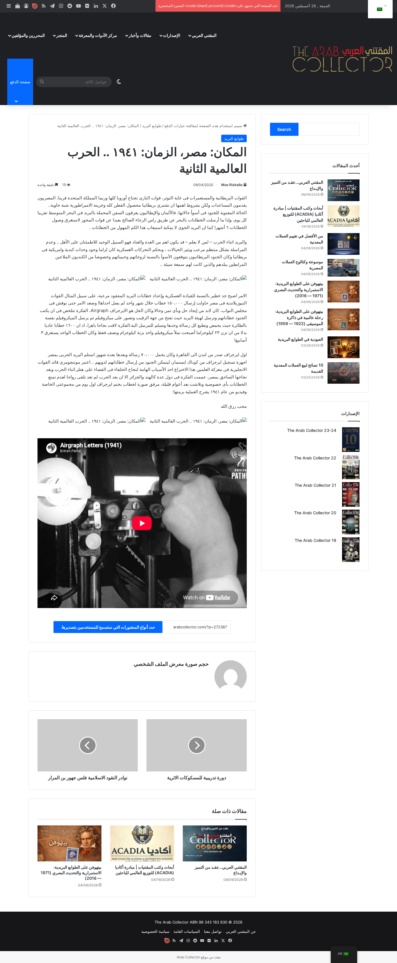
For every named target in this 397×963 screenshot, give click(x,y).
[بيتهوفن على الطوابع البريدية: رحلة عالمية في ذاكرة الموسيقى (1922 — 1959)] (344, 319)
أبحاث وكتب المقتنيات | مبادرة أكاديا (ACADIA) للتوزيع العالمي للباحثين (298, 214)
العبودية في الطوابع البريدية (300, 339)
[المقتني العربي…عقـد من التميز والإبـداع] (215, 843)
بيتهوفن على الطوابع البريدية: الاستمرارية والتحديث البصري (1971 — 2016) (71, 873)
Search (284, 129)
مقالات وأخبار (140, 35)
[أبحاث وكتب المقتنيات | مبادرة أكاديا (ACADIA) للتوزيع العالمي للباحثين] (142, 843)
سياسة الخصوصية (155, 931)
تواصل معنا (213, 931)
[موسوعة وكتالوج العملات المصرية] (344, 268)
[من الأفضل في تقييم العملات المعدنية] (344, 244)
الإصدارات (171, 35)
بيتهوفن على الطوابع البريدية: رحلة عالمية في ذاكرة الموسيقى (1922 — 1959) (299, 317)
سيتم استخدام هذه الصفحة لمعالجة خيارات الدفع (203, 125)
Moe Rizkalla (231, 185)
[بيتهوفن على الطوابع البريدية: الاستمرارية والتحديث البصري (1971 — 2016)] (69, 843)
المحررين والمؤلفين (28, 35)
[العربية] (379, 9)
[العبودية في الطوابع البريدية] (344, 347)
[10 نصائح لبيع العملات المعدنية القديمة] (344, 372)
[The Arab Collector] (343, 59)
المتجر (61, 35)
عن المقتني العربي (241, 931)
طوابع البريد (151, 125)
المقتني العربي (204, 35)
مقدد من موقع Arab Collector (199, 957)
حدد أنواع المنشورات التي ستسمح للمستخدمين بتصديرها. (108, 627)
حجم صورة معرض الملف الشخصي (171, 664)
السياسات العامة (187, 931)
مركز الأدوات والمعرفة (98, 35)
